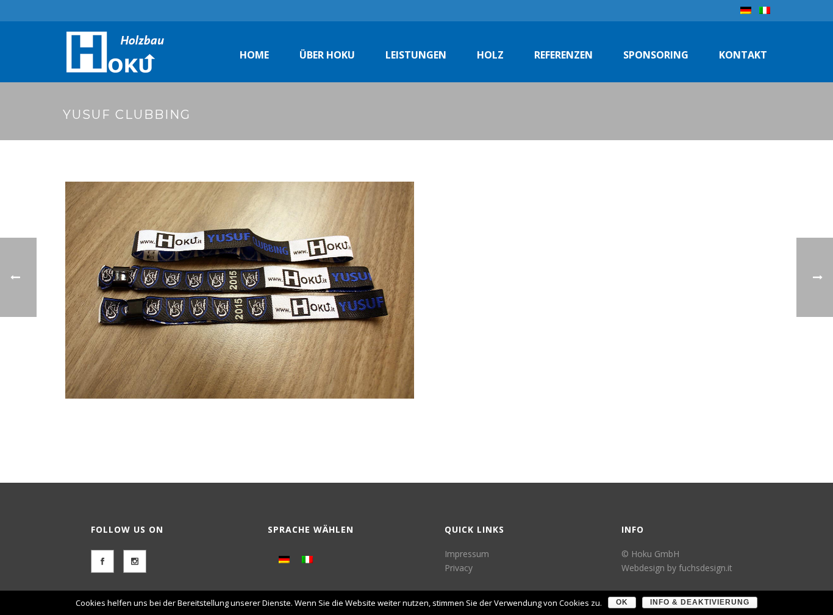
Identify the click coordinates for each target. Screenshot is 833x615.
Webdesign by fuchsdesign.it (676, 568)
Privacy (459, 568)
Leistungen (415, 55)
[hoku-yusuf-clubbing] (239, 290)
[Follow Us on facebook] (102, 561)
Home (254, 55)
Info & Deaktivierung (699, 602)
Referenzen (563, 55)
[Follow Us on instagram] (134, 561)
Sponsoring (655, 55)
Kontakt (743, 55)
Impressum (467, 554)
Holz (490, 55)
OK (622, 602)
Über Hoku (327, 55)
